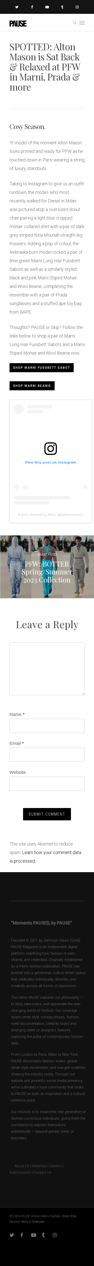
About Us (19, 1166)
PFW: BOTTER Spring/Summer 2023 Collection (47, 566)
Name (17, 714)
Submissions (20, 1172)
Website (18, 772)
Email (17, 743)
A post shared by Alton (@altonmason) (50, 515)
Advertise (39, 1166)
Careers (55, 1166)
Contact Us (42, 1172)
